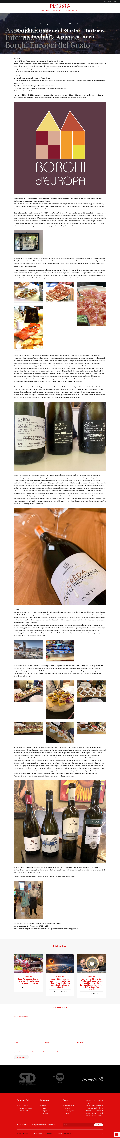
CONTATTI (75, 10)
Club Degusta (107, 1)
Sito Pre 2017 (69, 1106)
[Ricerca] (79, 11)
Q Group (59, 1134)
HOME (42, 10)
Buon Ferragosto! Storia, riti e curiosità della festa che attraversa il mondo (28, 981)
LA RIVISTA (67, 10)
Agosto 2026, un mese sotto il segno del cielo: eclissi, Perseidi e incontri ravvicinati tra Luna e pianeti (60, 983)
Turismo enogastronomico (48, 24)
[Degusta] (60, 6)
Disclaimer (67, 1134)
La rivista (45, 1113)
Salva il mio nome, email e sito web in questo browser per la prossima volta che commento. (37, 1052)
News (44, 1108)
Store (115, 1)
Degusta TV (46, 1111)
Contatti (67, 1108)
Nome (16, 1042)
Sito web (80, 1042)
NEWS (47, 10)
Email (47, 1042)
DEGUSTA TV (56, 10)
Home (44, 1106)
